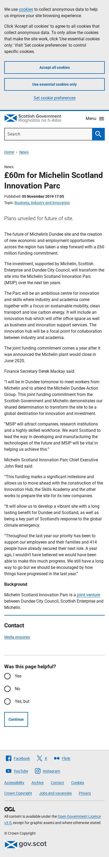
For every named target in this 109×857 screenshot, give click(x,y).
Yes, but (22, 701)
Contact (57, 783)
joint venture (88, 594)
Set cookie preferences (55, 97)
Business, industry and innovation (42, 203)
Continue (16, 719)
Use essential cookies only (54, 84)
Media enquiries (17, 637)
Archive (37, 783)
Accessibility (14, 783)
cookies (26, 9)
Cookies (77, 783)
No (17, 688)
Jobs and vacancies (55, 793)
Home (9, 152)
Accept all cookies (54, 67)
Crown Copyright (18, 793)
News (24, 152)
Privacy (85, 793)
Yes (18, 676)
